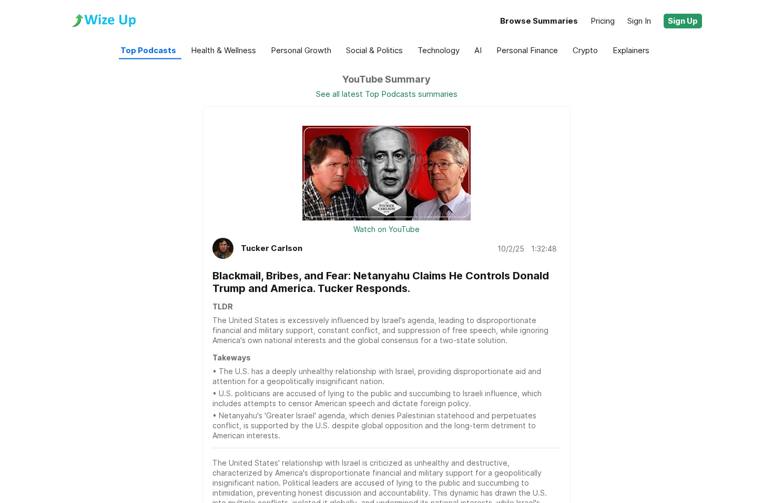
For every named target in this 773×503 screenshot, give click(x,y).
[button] (683, 21)
